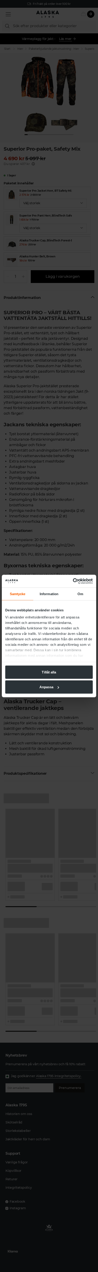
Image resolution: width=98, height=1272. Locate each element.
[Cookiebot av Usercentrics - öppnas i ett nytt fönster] (73, 581)
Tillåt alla (49, 672)
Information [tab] (49, 594)
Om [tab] (80, 594)
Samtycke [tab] (18, 594)
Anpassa (46, 687)
